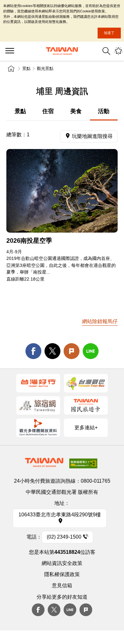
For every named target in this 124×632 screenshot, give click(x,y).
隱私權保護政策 (62, 574)
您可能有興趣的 (118, 51)
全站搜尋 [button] (106, 51)
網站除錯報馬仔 (100, 321)
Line (70, 609)
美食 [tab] (76, 111)
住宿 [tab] (48, 111)
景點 (26, 68)
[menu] (9, 51)
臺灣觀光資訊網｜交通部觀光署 (62, 51)
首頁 (11, 68)
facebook (33, 351)
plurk (85, 609)
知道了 (109, 33)
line (91, 351)
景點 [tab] (20, 111)
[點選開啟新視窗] (38, 383)
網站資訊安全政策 (62, 563)
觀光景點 (45, 68)
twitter (52, 351)
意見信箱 (62, 585)
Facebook (38, 609)
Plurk (71, 351)
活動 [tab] (103, 111)
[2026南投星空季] (62, 191)
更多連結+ (86, 427)
